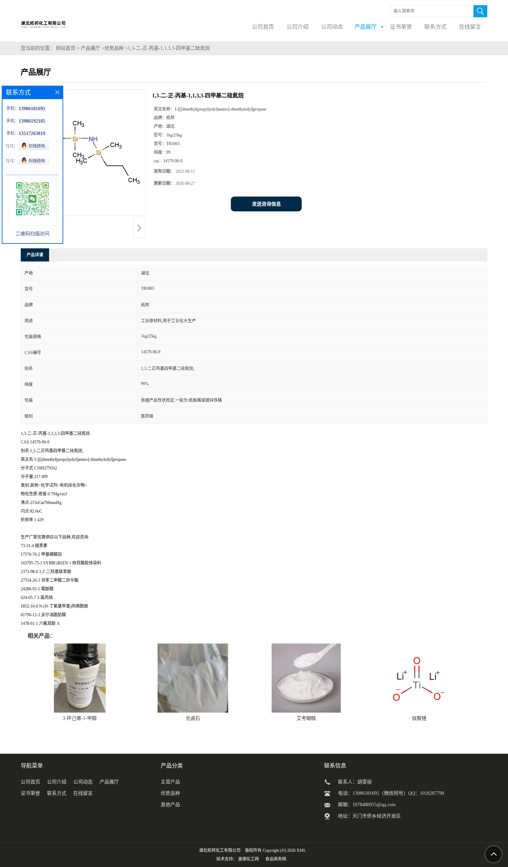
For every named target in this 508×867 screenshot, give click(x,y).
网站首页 (65, 48)
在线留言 (83, 793)
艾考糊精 (306, 718)
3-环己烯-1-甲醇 (80, 718)
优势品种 (114, 48)
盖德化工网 (248, 859)
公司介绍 (56, 781)
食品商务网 (275, 859)
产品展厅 (90, 48)
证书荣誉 (30, 793)
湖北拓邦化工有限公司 (220, 850)
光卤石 (193, 718)
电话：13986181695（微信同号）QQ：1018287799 (391, 793)
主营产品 (170, 781)
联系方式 (56, 793)
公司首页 (30, 781)
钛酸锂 (419, 718)
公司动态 (83, 781)
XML (301, 850)
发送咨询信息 (266, 204)
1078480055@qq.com (374, 804)
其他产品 (170, 804)
